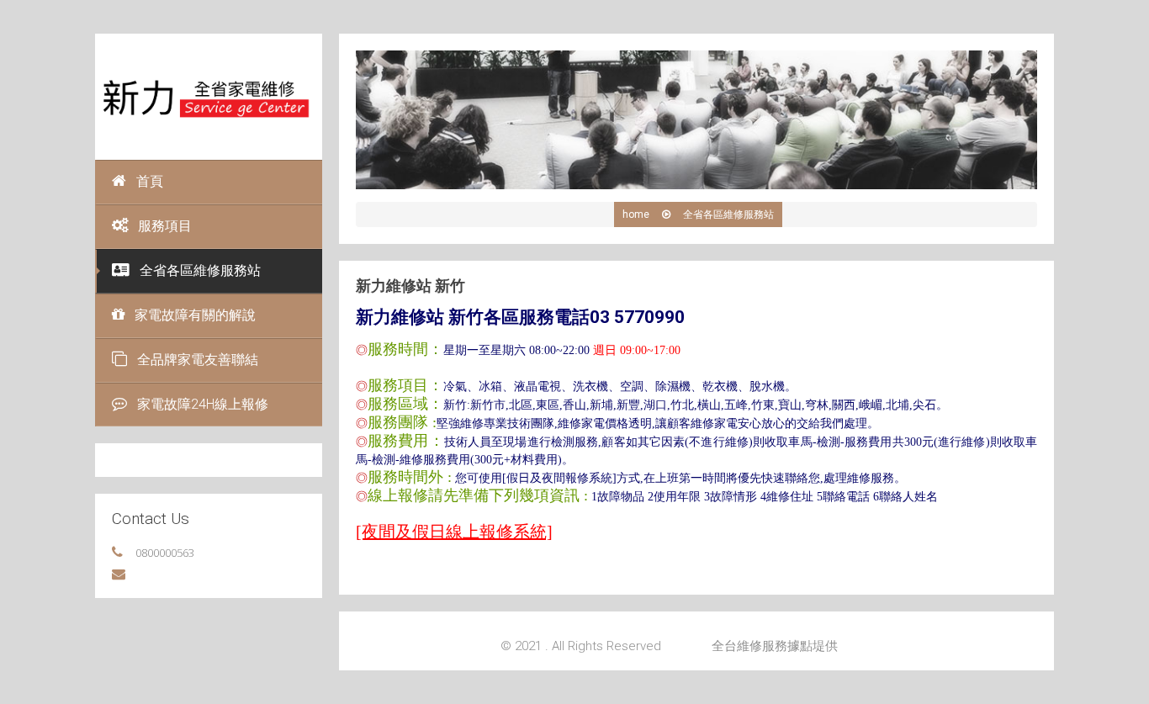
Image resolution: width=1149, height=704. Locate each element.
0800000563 (164, 552)
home (635, 214)
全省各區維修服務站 (200, 270)
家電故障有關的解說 (195, 315)
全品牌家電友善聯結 (197, 360)
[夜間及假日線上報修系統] (454, 531)
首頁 (149, 181)
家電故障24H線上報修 (202, 404)
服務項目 (165, 226)
